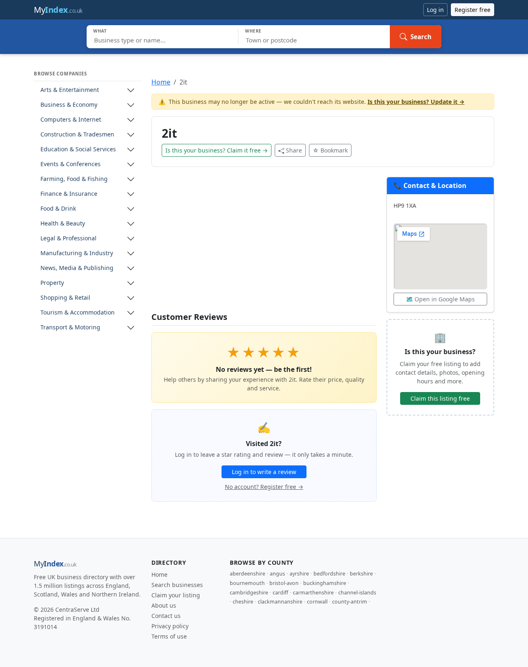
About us (163, 605)
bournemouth (247, 583)
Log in (435, 10)
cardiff (280, 592)
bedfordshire (329, 573)
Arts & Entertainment (69, 90)
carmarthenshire (313, 592)
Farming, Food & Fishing (74, 179)
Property (52, 283)
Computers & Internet (70, 119)
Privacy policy (170, 626)
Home (160, 82)
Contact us (166, 616)
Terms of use (169, 636)
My (58, 9)
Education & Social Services (78, 149)
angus (277, 573)
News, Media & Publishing (76, 268)
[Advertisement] (264, 244)
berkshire (361, 573)
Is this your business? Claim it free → (216, 150)
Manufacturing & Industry (76, 253)
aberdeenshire (247, 573)
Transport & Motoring (70, 327)
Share (294, 150)
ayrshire (299, 573)
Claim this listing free (440, 398)
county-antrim (349, 601)
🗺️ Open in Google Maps (440, 299)
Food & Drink (58, 208)
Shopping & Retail (65, 297)
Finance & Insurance (68, 193)
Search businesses (177, 585)
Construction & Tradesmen (77, 134)
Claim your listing (175, 595)
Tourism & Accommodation (77, 312)
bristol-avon (284, 583)
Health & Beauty (62, 223)
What (100, 31)
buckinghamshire (324, 583)
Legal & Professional (68, 238)
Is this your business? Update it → (416, 102)
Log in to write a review (264, 472)
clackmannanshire (280, 601)
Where (253, 31)
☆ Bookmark (330, 150)
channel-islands (357, 592)
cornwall (317, 601)
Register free (472, 10)
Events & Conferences (70, 164)
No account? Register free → (264, 487)
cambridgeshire (249, 592)
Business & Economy (68, 104)
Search (420, 37)
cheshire (243, 601)
